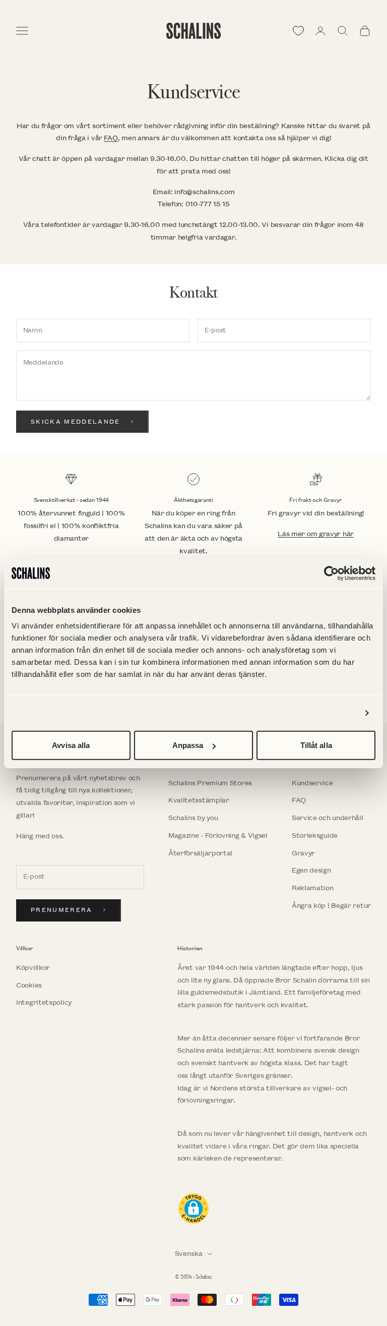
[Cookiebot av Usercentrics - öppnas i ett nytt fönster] (331, 573)
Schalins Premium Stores (210, 783)
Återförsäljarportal (200, 853)
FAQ (111, 138)
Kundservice (312, 783)
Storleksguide (315, 835)
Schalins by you (193, 818)
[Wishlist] (298, 30)
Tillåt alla (316, 745)
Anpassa (188, 745)
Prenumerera (62, 910)
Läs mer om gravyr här (316, 534)
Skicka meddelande (75, 422)
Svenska (189, 1253)
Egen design (311, 870)
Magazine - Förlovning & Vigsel (218, 835)
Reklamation (313, 888)
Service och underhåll (327, 818)
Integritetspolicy (44, 1002)
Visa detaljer (334, 713)
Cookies (29, 985)
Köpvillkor (33, 967)
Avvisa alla (71, 745)
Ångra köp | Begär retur (331, 905)
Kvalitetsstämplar (198, 800)
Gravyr (303, 853)
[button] (193, 1208)
